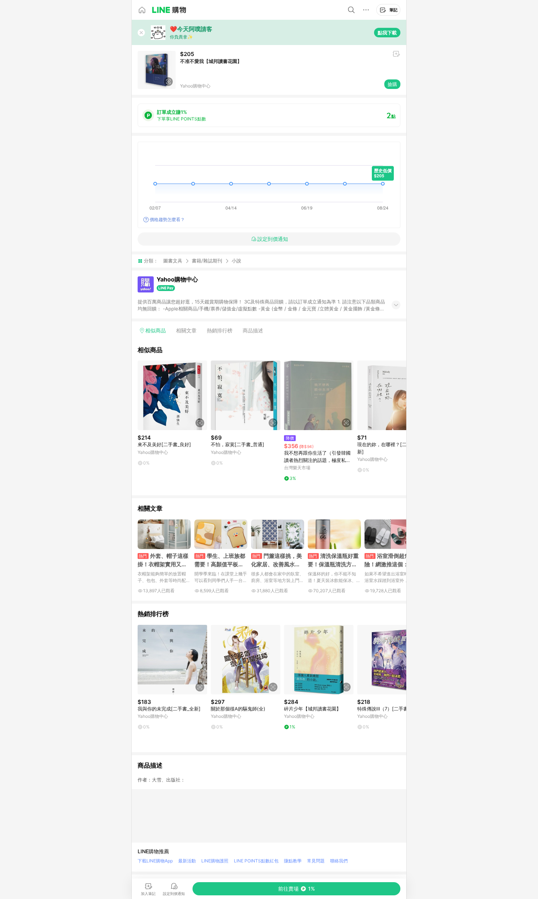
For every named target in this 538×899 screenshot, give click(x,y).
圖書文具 (172, 261)
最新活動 (187, 860)
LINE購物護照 (214, 860)
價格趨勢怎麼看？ (167, 219)
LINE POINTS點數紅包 (256, 860)
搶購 (392, 84)
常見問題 (316, 860)
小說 (236, 261)
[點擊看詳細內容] (172, 395)
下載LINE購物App (155, 860)
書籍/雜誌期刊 (207, 261)
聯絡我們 (339, 860)
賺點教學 (293, 860)
